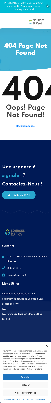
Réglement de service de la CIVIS (19, 293)
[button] (46, 345)
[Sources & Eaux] (36, 21)
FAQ (4, 309)
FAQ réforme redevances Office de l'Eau (22, 314)
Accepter (25, 377)
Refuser (26, 385)
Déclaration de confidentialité (33, 399)
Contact (6, 319)
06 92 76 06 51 (21, 195)
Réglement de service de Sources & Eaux (22, 298)
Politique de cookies (12, 399)
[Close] (48, 6)
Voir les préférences (25, 392)
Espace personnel (11, 303)
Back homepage (25, 126)
